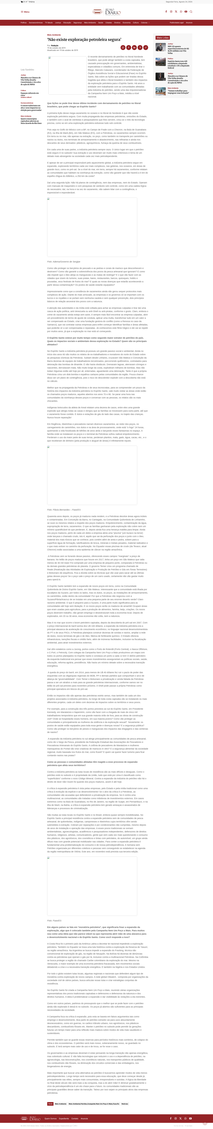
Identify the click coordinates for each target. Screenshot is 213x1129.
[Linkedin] (134, 47)
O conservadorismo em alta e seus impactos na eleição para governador (31, 107)
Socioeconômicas (27, 103)
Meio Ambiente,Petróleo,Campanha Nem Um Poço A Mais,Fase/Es (94, 1104)
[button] (191, 11)
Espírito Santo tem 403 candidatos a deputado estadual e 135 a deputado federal (178, 64)
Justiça (23, 75)
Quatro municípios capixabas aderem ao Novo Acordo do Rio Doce (31, 121)
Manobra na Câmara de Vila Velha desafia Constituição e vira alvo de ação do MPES (31, 81)
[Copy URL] (145, 47)
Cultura (23, 90)
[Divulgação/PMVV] (161, 91)
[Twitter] (176, 11)
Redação (54, 45)
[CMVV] (161, 47)
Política (170, 58)
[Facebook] (166, 11)
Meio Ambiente (26, 116)
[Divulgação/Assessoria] (161, 77)
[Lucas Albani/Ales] (161, 62)
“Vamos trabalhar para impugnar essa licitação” (178, 92)
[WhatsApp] (180, 11)
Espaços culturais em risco (30, 94)
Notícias (125, 1104)
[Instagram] (171, 11)
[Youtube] (185, 11)
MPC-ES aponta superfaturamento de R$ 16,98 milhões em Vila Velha (178, 49)
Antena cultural (26, 97)
